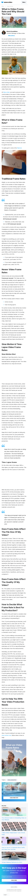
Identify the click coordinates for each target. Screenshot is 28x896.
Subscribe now (14, 797)
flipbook (19, 148)
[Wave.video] (6, 2)
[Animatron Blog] (14, 887)
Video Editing (10, 6)
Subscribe (14, 880)
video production (12, 780)
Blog (3, 6)
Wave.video (6, 92)
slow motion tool (6, 735)
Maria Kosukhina (12, 31)
